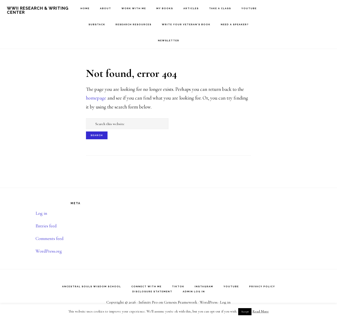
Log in (41, 213)
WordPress (209, 302)
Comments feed (50, 238)
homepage (96, 98)
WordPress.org (49, 251)
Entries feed (46, 226)
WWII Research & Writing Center (38, 10)
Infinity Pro (148, 302)
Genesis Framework (180, 302)
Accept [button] (245, 311)
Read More (260, 311)
